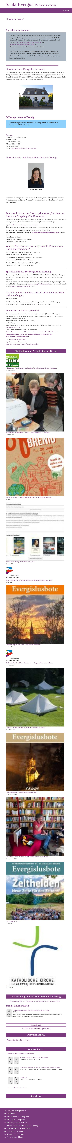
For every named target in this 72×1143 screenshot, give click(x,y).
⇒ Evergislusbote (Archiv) (15, 1111)
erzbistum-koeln (29, 44)
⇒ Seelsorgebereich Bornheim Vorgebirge (21, 1125)
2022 (40, 1001)
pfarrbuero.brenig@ (33, 284)
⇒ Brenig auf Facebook (14, 1131)
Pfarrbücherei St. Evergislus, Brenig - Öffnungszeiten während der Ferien (40, 1067)
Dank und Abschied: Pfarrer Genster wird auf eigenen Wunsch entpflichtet (29, 663)
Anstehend (16, 1001)
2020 (32, 1001)
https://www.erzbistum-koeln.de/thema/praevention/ (22, 344)
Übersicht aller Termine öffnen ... (17, 1088)
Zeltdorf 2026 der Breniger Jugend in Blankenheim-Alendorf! (25, 727)
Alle (10, 1001)
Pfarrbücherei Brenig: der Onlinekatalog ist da (20, 562)
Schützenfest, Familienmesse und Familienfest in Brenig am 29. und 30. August (31, 368)
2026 (54, 1001)
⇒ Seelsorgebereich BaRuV (15, 1122)
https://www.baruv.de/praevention (16, 342)
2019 (29, 1001)
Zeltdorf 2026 (23, 1077)
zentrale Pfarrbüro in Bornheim (20, 286)
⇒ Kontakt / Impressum (14, 1134)
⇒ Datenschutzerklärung (14, 1137)
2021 (36, 1001)
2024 (47, 1001)
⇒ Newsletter (9, 1113)
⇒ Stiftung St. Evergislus (14, 1119)
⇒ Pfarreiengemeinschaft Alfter (17, 1128)
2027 (58, 1001)
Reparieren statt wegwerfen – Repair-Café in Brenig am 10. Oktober (27, 432)
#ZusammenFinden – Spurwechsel (17, 986)
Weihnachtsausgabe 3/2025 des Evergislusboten (21, 792)
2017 (21, 1001)
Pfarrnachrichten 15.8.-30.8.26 (18, 1040)
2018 (25, 1001)
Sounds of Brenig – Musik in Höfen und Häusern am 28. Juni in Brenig (28, 497)
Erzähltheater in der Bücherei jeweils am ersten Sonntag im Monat (27, 857)
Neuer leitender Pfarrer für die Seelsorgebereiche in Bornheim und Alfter (29, 580)
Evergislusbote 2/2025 (13, 921)
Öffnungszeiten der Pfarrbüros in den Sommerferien (34, 1057)
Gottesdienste (36, 1025)
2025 (51, 1001)
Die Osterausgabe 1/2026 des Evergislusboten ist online (23, 644)
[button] (65, 10)
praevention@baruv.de (13, 327)
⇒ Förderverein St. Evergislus (16, 1116)
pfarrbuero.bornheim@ (16, 44)
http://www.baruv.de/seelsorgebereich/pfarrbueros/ (22, 225)
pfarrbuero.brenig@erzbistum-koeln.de (29, 42)
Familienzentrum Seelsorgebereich (36, 1028)
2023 (43, 1001)
